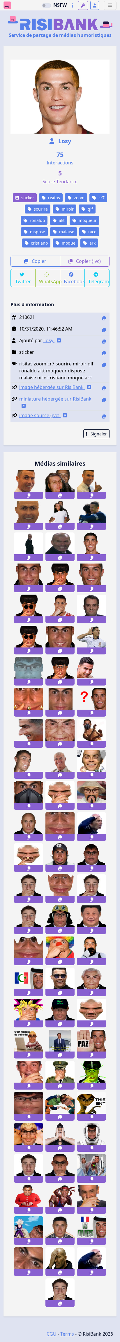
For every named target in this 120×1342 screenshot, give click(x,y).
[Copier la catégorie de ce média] (104, 353)
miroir (67, 209)
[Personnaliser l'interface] (83, 5)
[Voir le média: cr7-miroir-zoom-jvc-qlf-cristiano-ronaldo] (60, 702)
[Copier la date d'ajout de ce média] (104, 329)
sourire (40, 209)
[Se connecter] (94, 5)
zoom (78, 197)
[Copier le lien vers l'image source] (104, 416)
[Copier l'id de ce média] (104, 318)
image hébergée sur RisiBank (52, 387)
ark (92, 243)
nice (91, 231)
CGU (52, 1334)
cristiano (39, 243)
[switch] (46, 5)
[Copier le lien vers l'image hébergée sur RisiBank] (104, 388)
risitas (53, 197)
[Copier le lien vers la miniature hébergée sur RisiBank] (104, 399)
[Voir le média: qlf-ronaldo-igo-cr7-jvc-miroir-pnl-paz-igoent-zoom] (60, 826)
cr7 (101, 197)
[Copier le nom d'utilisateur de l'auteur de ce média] (104, 341)
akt (61, 220)
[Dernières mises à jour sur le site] (72, 5)
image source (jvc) (40, 415)
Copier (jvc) (88, 261)
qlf (90, 209)
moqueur (87, 220)
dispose (37, 231)
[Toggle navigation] (110, 5)
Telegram (98, 281)
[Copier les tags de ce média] (104, 364)
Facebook (74, 281)
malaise (66, 231)
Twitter (23, 281)
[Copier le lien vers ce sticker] (28, 495)
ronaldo (37, 220)
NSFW (60, 5)
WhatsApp (49, 281)
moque (68, 243)
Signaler (98, 434)
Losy (64, 141)
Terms (67, 1334)
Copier (38, 261)
